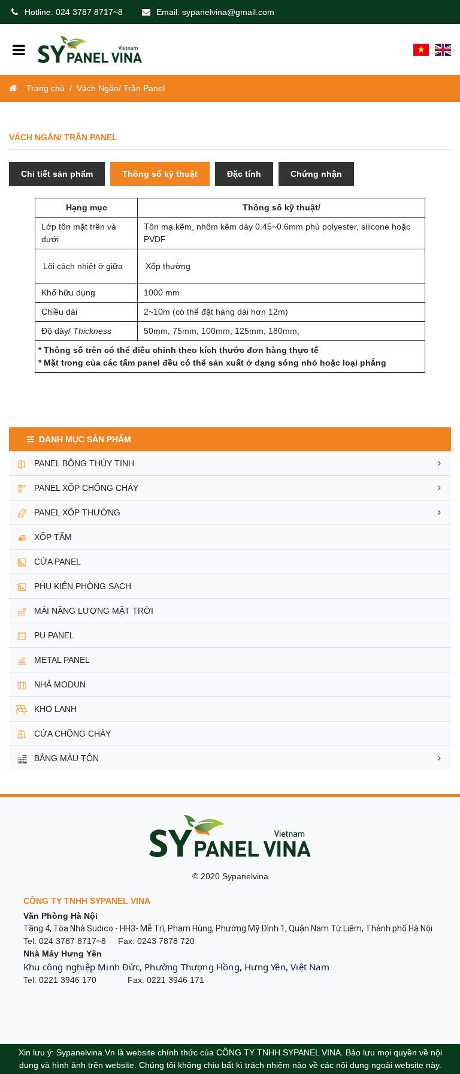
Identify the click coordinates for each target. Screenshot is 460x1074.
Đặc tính (244, 174)
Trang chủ (45, 88)
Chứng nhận (316, 174)
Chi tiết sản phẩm (57, 174)
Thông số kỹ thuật (160, 174)
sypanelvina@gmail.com (228, 12)
